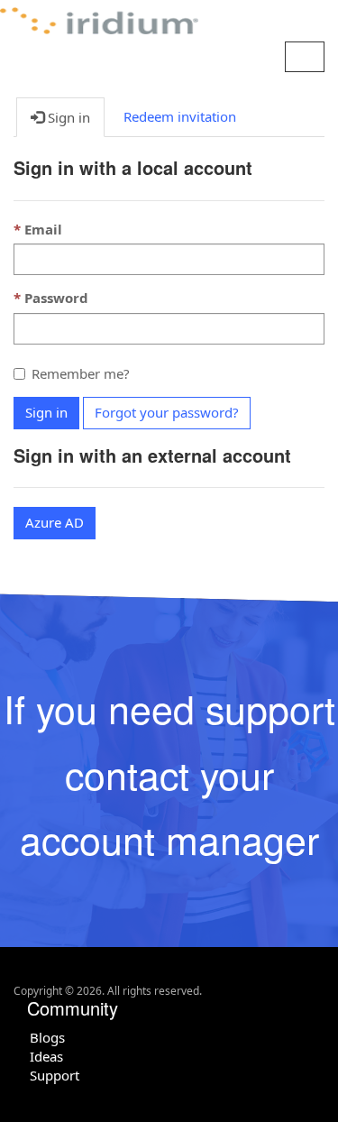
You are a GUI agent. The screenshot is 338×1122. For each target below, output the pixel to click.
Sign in (46, 412)
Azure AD (54, 522)
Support (54, 1075)
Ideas (46, 1056)
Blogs (47, 1037)
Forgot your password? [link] (167, 412)
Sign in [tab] (67, 117)
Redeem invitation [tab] (179, 116)
